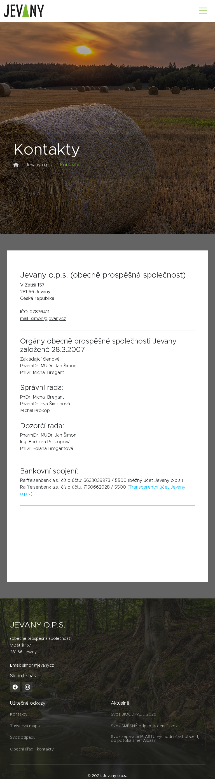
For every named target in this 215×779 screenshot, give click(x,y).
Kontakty (18, 714)
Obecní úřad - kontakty (32, 749)
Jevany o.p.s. (39, 165)
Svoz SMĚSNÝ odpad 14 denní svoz (144, 726)
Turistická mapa (25, 726)
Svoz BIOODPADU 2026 (133, 714)
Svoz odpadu (23, 738)
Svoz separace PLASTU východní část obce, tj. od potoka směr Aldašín (155, 739)
